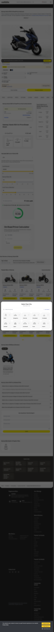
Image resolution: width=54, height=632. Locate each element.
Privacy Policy (6, 624)
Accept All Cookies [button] (46, 623)
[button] (46, 629)
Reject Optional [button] (46, 626)
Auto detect (47, 309)
